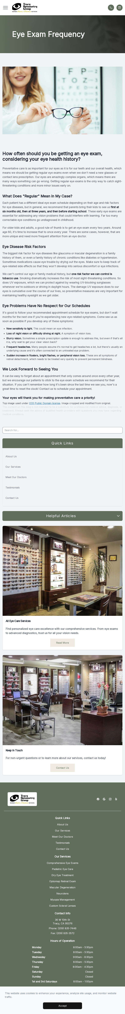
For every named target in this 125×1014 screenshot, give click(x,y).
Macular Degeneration (62, 887)
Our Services (13, 466)
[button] (5, 7)
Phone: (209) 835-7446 (62, 928)
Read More (62, 642)
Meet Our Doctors (16, 477)
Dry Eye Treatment (62, 875)
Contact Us (11, 497)
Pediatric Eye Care (62, 869)
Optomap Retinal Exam (62, 881)
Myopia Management (62, 899)
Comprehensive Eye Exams (62, 862)
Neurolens (62, 893)
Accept (62, 1005)
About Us (11, 456)
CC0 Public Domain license (44, 403)
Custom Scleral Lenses (62, 905)
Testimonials (12, 487)
